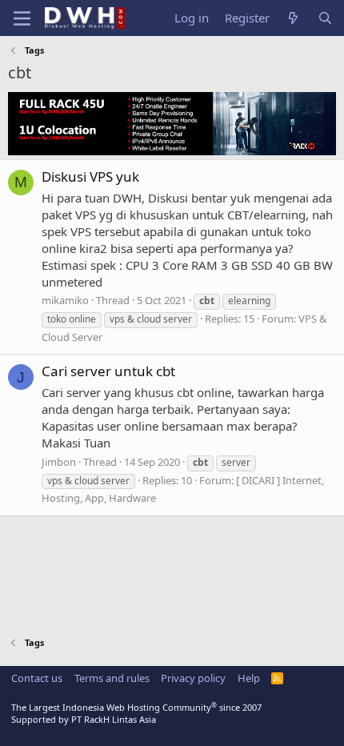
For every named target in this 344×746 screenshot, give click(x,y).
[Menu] (22, 18)
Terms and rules (112, 678)
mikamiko (65, 300)
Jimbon (59, 462)
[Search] (325, 18)
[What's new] (293, 18)
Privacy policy (193, 678)
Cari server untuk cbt (108, 371)
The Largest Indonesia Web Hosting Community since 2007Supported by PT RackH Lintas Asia (136, 713)
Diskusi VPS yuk (90, 176)
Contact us (36, 678)
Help (249, 678)
